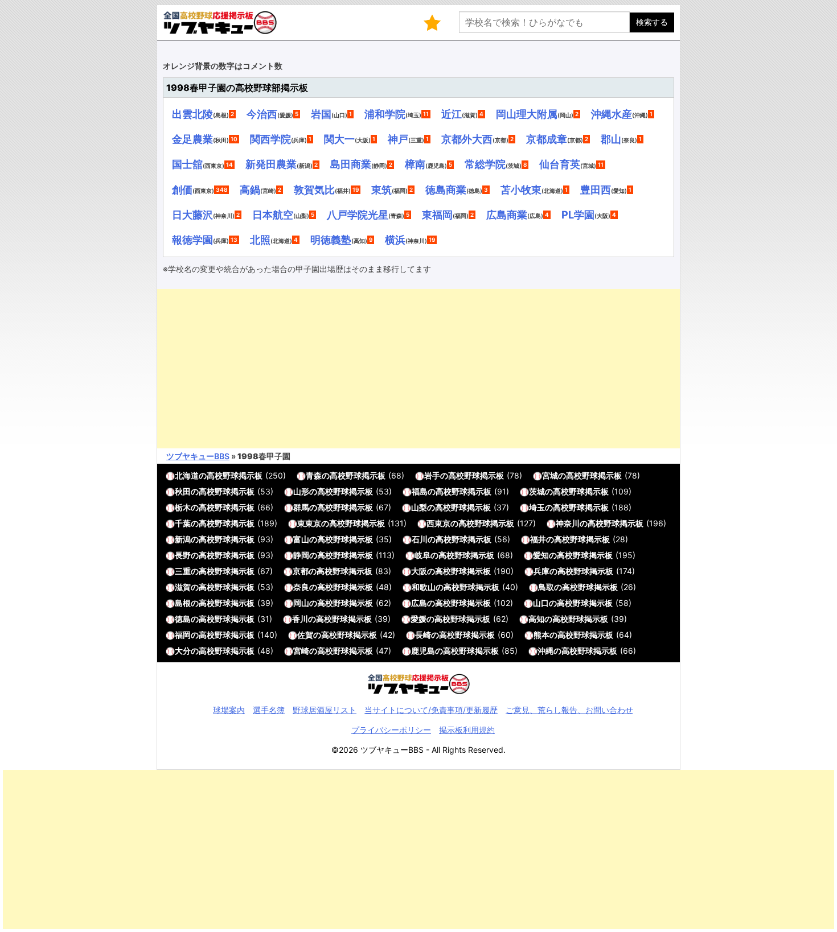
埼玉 (537, 507)
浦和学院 (384, 114)
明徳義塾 (330, 239)
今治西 (262, 114)
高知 (536, 619)
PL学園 (577, 214)
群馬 (301, 507)
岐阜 (422, 555)
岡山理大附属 (526, 114)
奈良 (301, 587)
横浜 (395, 239)
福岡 (183, 635)
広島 (419, 603)
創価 (182, 189)
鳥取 (546, 587)
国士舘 (187, 164)
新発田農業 (271, 164)
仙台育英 (559, 164)
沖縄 (545, 650)
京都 (301, 571)
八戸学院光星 (357, 214)
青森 (314, 475)
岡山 (301, 603)
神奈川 (568, 523)
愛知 (541, 555)
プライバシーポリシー (391, 730)
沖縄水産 (611, 114)
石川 (420, 539)
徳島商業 (445, 189)
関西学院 (270, 139)
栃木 (183, 507)
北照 (260, 239)
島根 (183, 603)
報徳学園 (192, 239)
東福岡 (437, 214)
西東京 (438, 523)
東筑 (381, 189)
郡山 (611, 139)
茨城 (537, 491)
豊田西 (595, 189)
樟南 (415, 164)
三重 (183, 571)
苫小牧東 (520, 189)
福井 (538, 539)
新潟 (183, 539)
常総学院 (485, 164)
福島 (420, 491)
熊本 (541, 635)
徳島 (183, 619)
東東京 (309, 523)
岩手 (432, 475)
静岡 (301, 555)
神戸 (398, 139)
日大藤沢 (192, 214)
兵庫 (541, 571)
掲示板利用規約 (467, 730)
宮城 (550, 475)
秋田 (183, 491)
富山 (301, 539)
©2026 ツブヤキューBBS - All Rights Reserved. (418, 749)
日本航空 (272, 214)
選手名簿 (269, 710)
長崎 (423, 635)
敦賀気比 (314, 189)
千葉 (183, 523)
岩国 (321, 114)
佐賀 (305, 635)
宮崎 (301, 650)
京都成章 (546, 139)
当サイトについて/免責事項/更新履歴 (431, 710)
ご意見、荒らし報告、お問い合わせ (569, 710)
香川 (300, 619)
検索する (652, 22)
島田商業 (350, 164)
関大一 (339, 139)
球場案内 (229, 710)
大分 (183, 650)
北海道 (187, 475)
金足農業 (192, 139)
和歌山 (424, 587)
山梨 (419, 507)
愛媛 (418, 619)
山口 (541, 603)
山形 (301, 491)
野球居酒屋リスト (324, 710)
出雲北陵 (192, 114)
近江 (451, 114)
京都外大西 (467, 139)
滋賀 (183, 587)
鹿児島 (423, 650)
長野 (183, 555)
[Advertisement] (418, 368)
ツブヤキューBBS (197, 456)
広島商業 (506, 214)
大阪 (419, 571)
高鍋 (250, 189)
